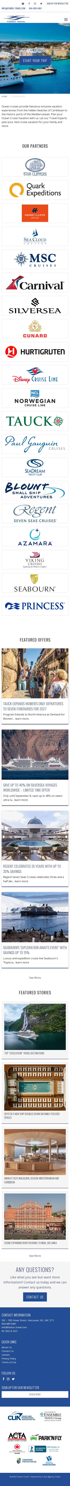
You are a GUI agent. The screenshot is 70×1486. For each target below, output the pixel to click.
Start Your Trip (35, 60)
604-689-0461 (35, 8)
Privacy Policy (9, 1358)
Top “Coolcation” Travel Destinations (24, 1053)
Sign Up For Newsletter (57, 3)
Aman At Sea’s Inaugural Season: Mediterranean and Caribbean (31, 1180)
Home (4, 96)
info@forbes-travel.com (13, 8)
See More (35, 977)
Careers (6, 1354)
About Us (7, 1347)
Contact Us (35, 1296)
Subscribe (35, 1394)
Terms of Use (9, 1362)
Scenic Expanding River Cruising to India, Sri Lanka (30, 1243)
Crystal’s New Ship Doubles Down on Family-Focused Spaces (32, 1116)
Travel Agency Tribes (51, 1476)
